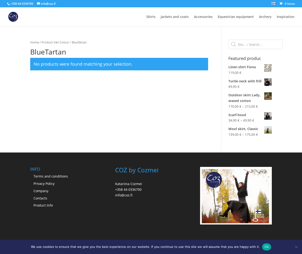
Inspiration (285, 17)
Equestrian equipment (236, 17)
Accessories (203, 17)
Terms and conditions (51, 176)
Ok (266, 247)
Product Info (43, 205)
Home (34, 42)
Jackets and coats (175, 17)
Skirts (150, 17)
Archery (265, 17)
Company (41, 191)
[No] (296, 247)
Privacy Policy (44, 183)
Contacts (40, 198)
